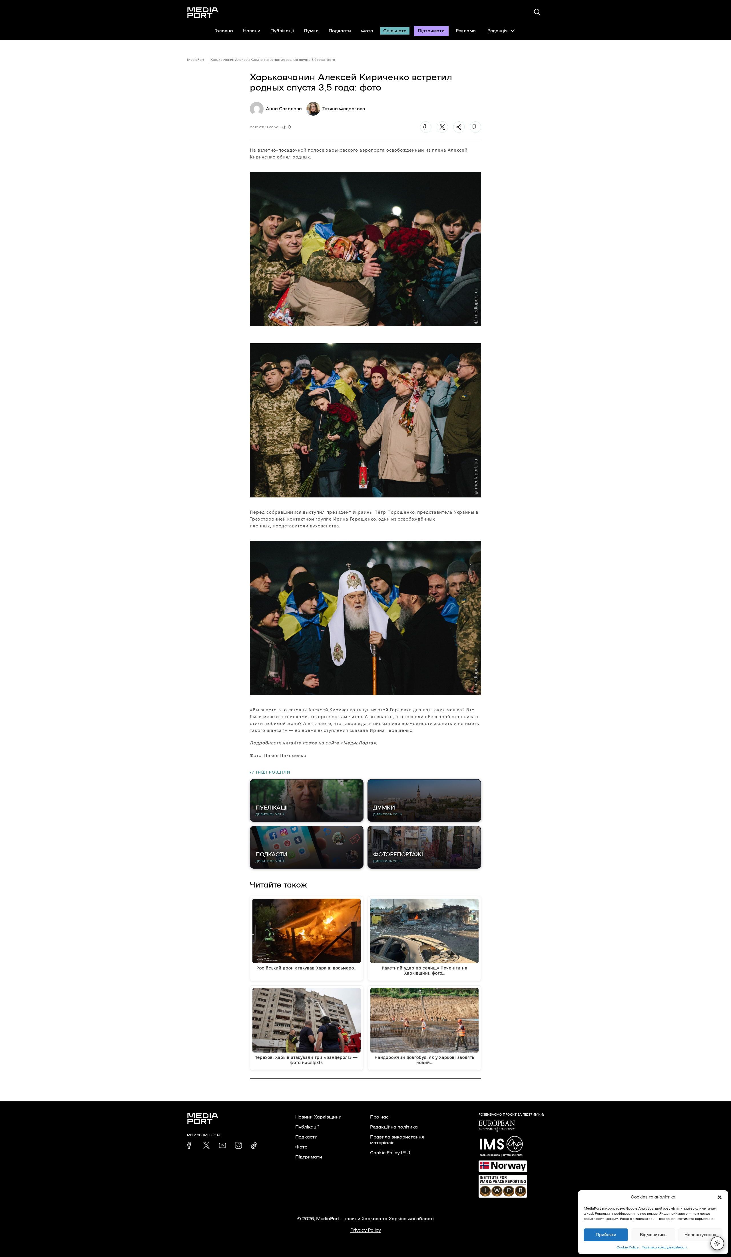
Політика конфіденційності (664, 1247)
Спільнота (395, 31)
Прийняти (606, 1235)
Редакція (497, 31)
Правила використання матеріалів (397, 1140)
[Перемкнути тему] (717, 1243)
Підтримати (431, 31)
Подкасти (340, 31)
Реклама (466, 31)
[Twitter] (442, 127)
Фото (367, 31)
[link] (190, 1145)
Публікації (282, 31)
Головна (223, 31)
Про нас (379, 1117)
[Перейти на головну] (202, 12)
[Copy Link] (475, 127)
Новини (251, 31)
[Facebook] (425, 127)
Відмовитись (653, 1235)
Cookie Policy (627, 1247)
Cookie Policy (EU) (390, 1152)
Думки (311, 31)
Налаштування (700, 1235)
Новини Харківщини (318, 1117)
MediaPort (195, 59)
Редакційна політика (394, 1127)
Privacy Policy (365, 1230)
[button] (719, 1197)
